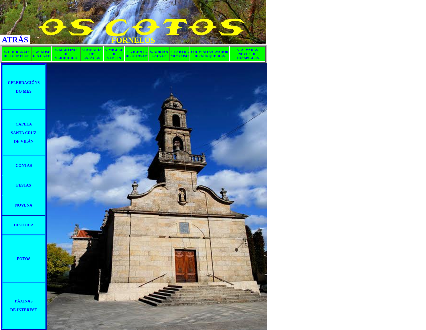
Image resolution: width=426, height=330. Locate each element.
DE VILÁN (24, 141)
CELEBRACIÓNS (24, 82)
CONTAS (24, 165)
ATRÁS (15, 39)
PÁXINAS (24, 301)
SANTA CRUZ (23, 133)
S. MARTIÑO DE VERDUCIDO (66, 54)
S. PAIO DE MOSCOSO (179, 54)
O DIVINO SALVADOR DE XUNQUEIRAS (210, 54)
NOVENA (23, 205)
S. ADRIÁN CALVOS (159, 54)
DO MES (24, 91)
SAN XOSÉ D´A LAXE (41, 54)
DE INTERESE (23, 310)
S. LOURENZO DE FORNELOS (16, 54)
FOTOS (23, 258)
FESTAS (23, 185)
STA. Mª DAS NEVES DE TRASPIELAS (247, 54)
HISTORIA (24, 225)
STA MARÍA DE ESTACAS (92, 54)
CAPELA (24, 124)
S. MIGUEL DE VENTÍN (114, 54)
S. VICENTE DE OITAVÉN (137, 54)
